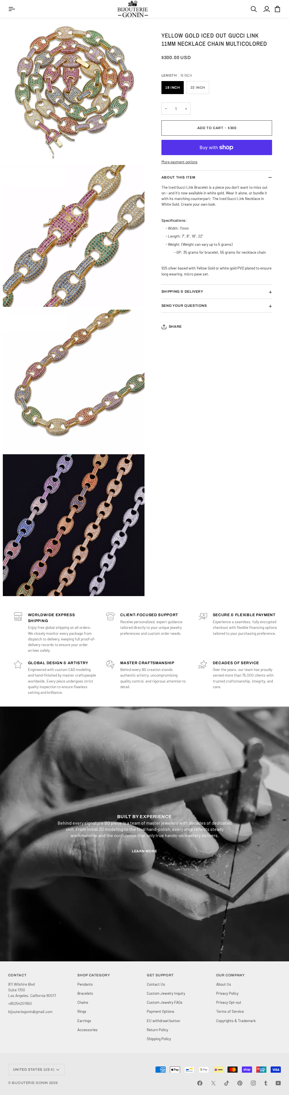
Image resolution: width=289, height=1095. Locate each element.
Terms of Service (230, 1011)
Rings (81, 1011)
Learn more (144, 851)
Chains (82, 1002)
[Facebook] (199, 1083)
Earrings (84, 1020)
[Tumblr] (265, 1083)
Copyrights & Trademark (236, 1020)
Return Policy (157, 1029)
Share (175, 327)
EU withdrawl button (163, 1020)
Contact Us (156, 984)
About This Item (178, 177)
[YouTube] (278, 1083)
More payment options (179, 161)
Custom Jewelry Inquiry (166, 993)
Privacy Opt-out (228, 1002)
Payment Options (160, 1011)
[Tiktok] (226, 1083)
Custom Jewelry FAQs (165, 1002)
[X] (213, 1083)
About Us (223, 984)
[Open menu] (12, 9)
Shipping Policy (159, 1038)
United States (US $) (33, 1070)
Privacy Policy (227, 993)
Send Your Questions (184, 306)
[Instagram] (253, 1083)
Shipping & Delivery (182, 292)
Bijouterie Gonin (30, 1083)
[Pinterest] (239, 1083)
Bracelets (85, 993)
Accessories (87, 1029)
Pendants (85, 984)
